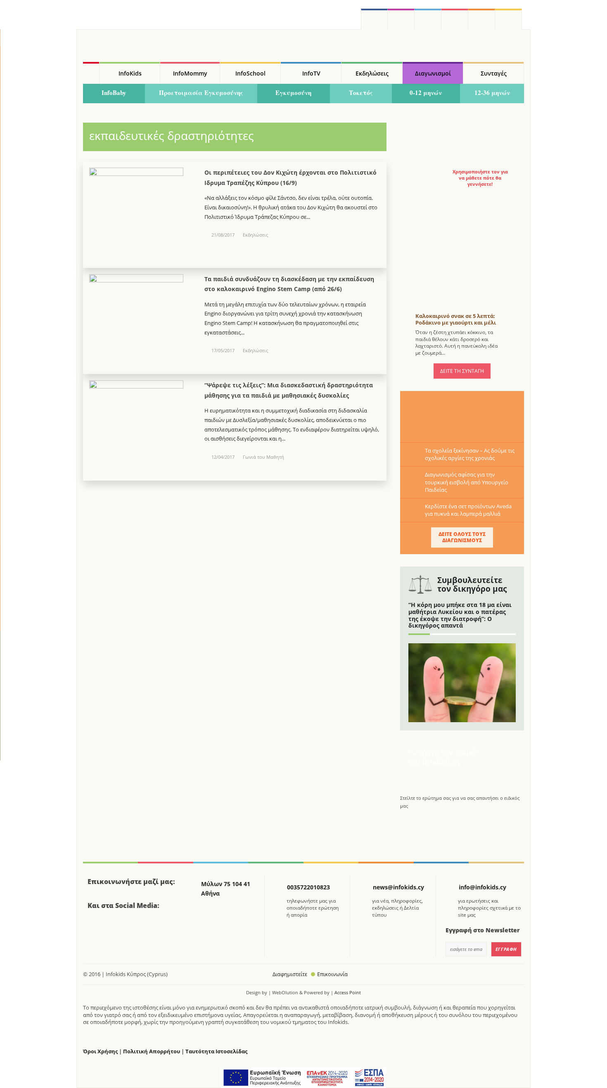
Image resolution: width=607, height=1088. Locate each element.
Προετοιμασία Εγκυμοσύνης (201, 92)
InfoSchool (250, 73)
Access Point (347, 992)
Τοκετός (361, 92)
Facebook (97, 928)
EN (454, 19)
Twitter (428, 19)
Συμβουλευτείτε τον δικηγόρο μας (472, 584)
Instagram (401, 19)
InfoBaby (114, 92)
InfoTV (311, 73)
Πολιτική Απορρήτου (151, 1051)
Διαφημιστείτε (290, 974)
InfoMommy (190, 73)
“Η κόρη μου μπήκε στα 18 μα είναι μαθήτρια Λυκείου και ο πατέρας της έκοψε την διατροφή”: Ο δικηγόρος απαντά (460, 615)
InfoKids (130, 73)
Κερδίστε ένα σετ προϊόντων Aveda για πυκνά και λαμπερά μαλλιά (468, 510)
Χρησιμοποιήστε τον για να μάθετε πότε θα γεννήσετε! (480, 178)
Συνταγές (494, 73)
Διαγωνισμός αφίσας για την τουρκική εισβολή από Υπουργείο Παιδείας (466, 482)
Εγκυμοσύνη (293, 92)
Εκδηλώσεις (372, 73)
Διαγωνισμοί (433, 73)
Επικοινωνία (332, 974)
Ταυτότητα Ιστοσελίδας (216, 1051)
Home (91, 73)
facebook (374, 19)
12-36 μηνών (492, 92)
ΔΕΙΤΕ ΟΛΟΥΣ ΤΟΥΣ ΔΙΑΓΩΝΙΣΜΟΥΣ (462, 537)
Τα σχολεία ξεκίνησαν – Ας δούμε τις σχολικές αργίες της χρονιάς (470, 454)
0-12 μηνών (426, 92)
